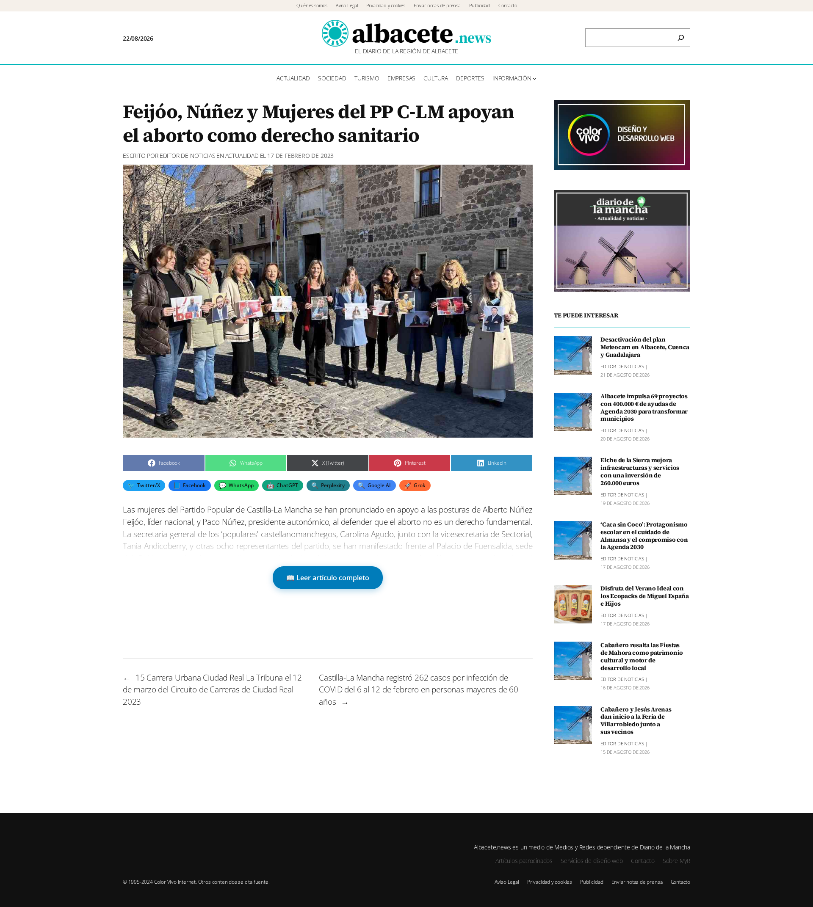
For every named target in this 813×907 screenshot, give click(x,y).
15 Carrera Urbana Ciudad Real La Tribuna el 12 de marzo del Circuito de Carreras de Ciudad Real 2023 (212, 690)
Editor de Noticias (188, 156)
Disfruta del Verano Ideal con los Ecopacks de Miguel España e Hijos (644, 596)
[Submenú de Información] (534, 78)
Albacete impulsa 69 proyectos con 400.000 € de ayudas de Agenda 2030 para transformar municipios (644, 408)
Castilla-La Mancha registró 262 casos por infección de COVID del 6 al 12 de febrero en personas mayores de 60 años (418, 690)
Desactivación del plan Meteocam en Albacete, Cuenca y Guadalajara (644, 347)
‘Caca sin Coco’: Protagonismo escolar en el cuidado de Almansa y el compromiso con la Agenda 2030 (644, 536)
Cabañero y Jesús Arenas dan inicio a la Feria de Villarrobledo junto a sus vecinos (635, 721)
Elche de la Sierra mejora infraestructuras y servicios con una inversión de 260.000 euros (639, 472)
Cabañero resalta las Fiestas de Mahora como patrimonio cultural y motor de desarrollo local (641, 657)
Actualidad (242, 156)
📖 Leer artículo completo (327, 577)
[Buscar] (681, 37)
